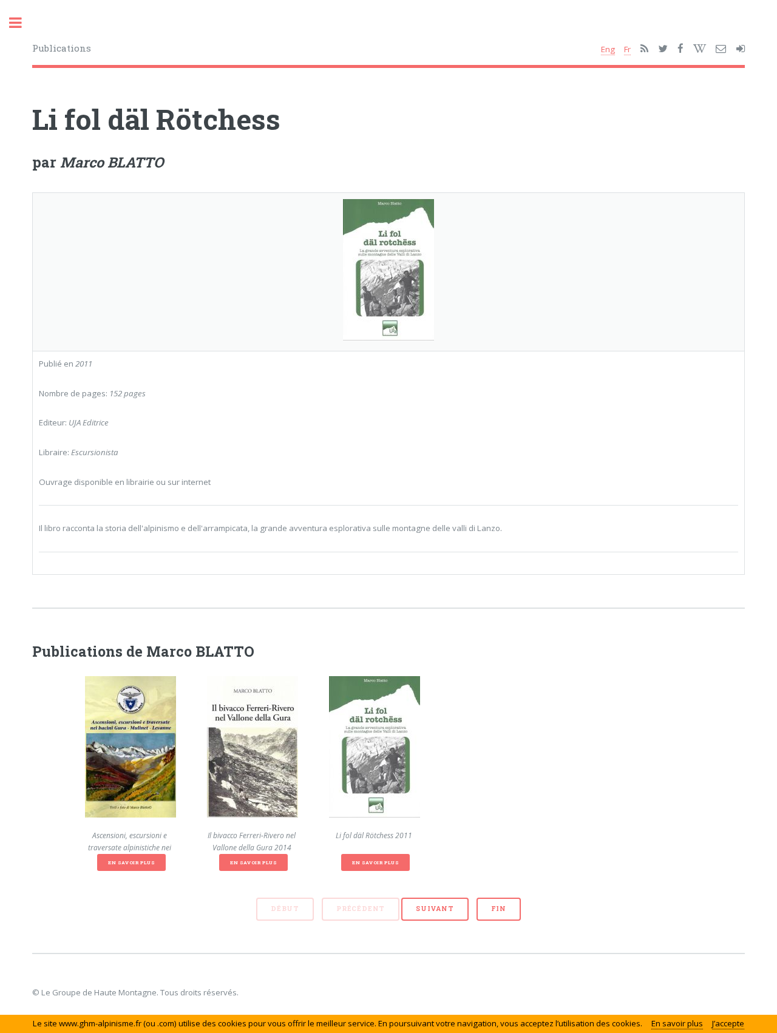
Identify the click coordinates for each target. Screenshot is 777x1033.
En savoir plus (131, 862)
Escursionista (94, 452)
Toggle (22, 23)
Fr (627, 49)
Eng (608, 49)
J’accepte (728, 1023)
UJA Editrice (89, 422)
